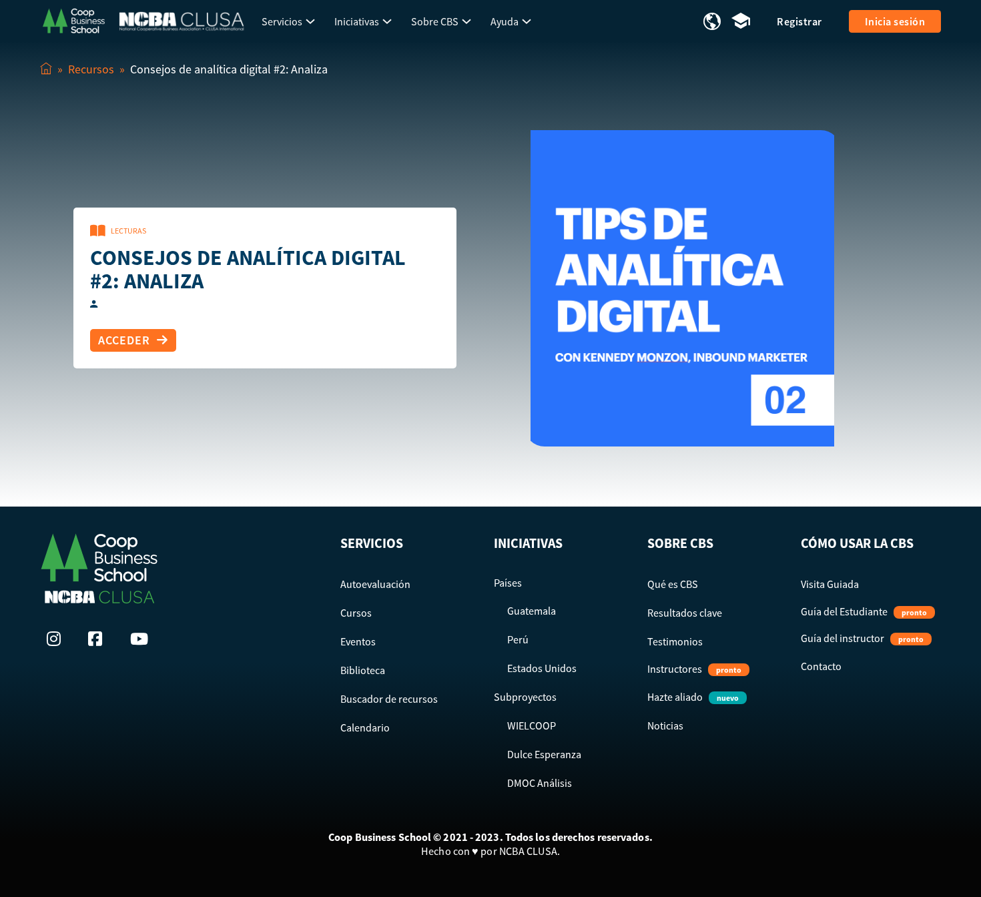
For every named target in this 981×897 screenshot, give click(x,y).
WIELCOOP (531, 725)
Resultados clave (684, 612)
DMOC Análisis (539, 783)
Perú (518, 639)
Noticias (665, 725)
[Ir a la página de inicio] (73, 19)
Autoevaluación (375, 584)
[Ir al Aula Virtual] (740, 21)
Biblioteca (362, 670)
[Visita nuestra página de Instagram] (57, 638)
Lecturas (128, 231)
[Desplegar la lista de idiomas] (712, 21)
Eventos (358, 641)
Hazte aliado (693, 696)
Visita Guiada (830, 584)
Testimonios (675, 641)
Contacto (821, 666)
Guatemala (531, 610)
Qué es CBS (672, 584)
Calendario (365, 727)
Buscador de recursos (389, 698)
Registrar (799, 21)
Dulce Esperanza (544, 754)
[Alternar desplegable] (310, 21)
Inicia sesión (895, 21)
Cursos (356, 612)
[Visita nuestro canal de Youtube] (140, 638)
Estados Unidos (542, 668)
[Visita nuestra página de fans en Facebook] (98, 638)
